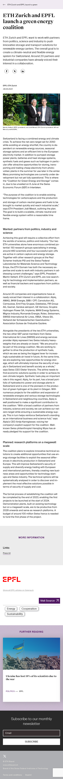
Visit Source (47, 600)
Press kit (7, 553)
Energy (11, 608)
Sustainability (15, 614)
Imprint (28, 775)
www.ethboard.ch (10, 765)
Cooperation (29, 608)
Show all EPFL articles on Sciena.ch (18, 590)
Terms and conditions (12, 775)
